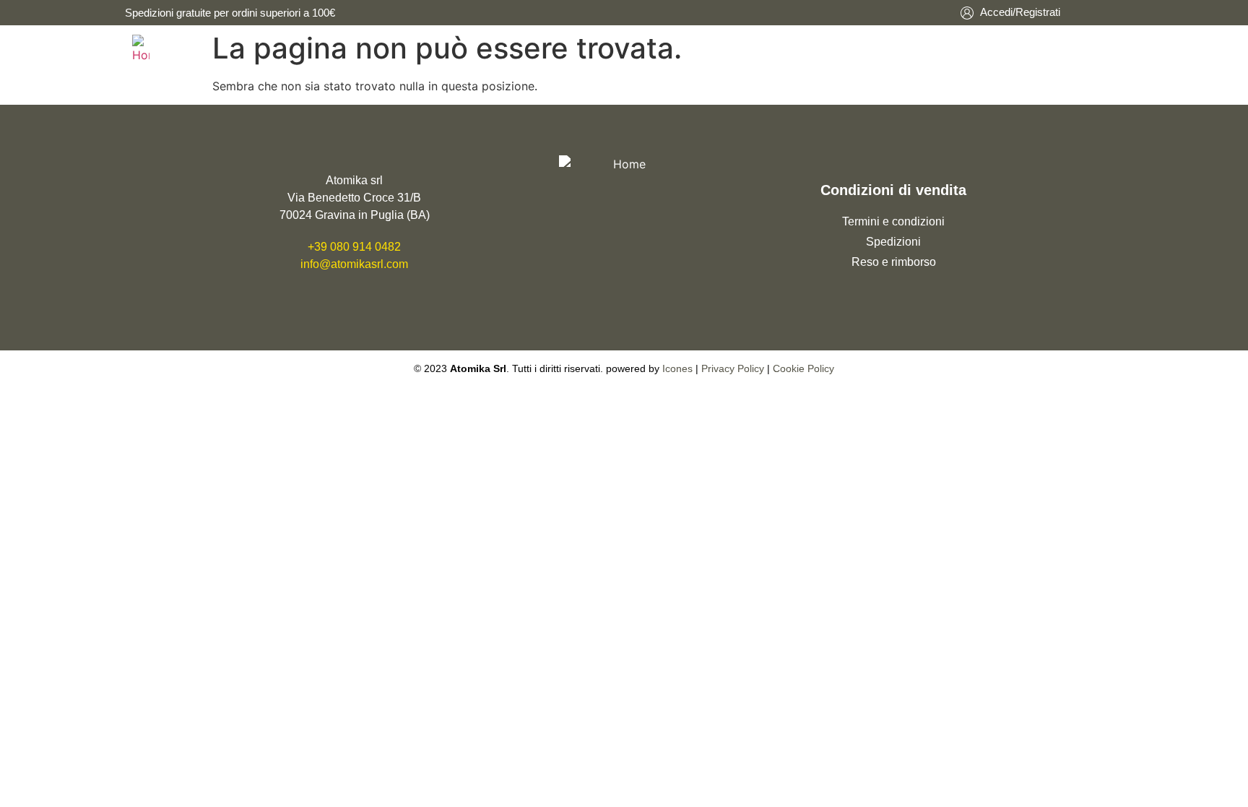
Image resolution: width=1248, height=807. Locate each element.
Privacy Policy (732, 368)
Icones (677, 368)
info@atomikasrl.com (354, 264)
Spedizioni (893, 242)
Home (741, 49)
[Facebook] (608, 291)
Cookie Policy (803, 368)
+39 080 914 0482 (354, 247)
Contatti (993, 49)
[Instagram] (639, 291)
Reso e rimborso (894, 262)
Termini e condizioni (893, 221)
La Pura (824, 49)
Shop (906, 49)
